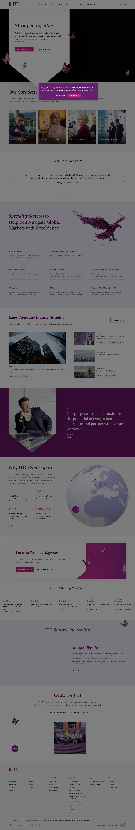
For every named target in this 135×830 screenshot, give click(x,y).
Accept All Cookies (74, 95)
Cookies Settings (60, 95)
